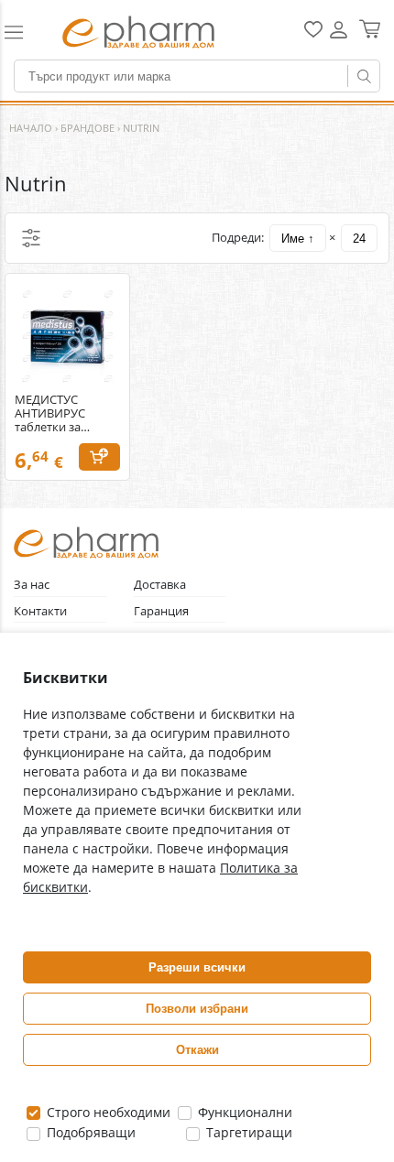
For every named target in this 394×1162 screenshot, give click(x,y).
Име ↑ (297, 238)
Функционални (243, 1112)
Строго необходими (106, 1112)
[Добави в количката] (99, 457)
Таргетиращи (247, 1132)
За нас (31, 584)
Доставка (160, 584)
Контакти (40, 611)
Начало (30, 128)
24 (359, 238)
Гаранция (161, 611)
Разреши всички (197, 967)
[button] (24, 32)
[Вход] (338, 36)
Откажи (197, 1050)
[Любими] (313, 33)
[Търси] (363, 76)
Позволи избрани (197, 1008)
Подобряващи (89, 1132)
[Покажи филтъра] (31, 238)
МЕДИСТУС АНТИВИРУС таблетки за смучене (50, 413)
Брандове (87, 128)
